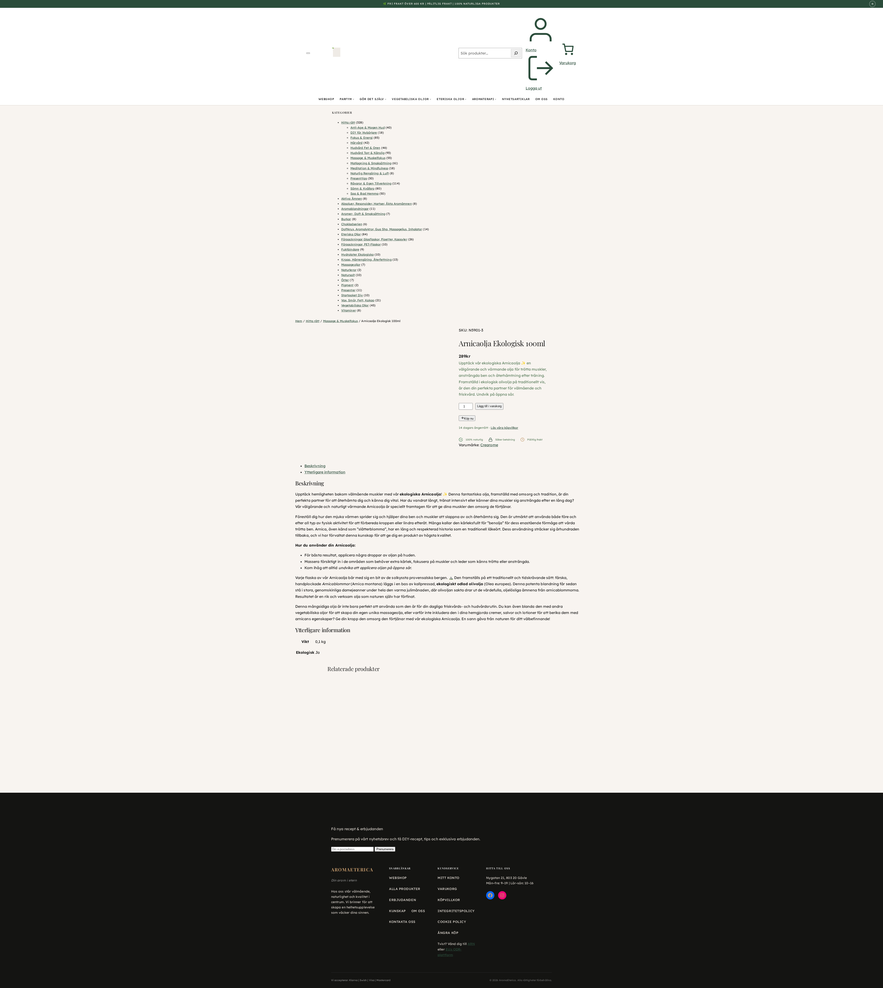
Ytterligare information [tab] (324, 472)
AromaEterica (352, 869)
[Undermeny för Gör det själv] (385, 99)
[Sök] (516, 53)
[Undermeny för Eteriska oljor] (465, 99)
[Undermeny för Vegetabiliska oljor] (430, 99)
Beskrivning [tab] (314, 466)
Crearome (489, 445)
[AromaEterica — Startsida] (337, 53)
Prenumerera (384, 849)
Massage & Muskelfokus (340, 321)
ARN (471, 944)
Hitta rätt (313, 321)
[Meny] (308, 53)
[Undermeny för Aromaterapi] (495, 99)
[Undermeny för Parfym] (353, 99)
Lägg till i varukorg (489, 406)
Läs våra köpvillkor (504, 427)
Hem (298, 321)
